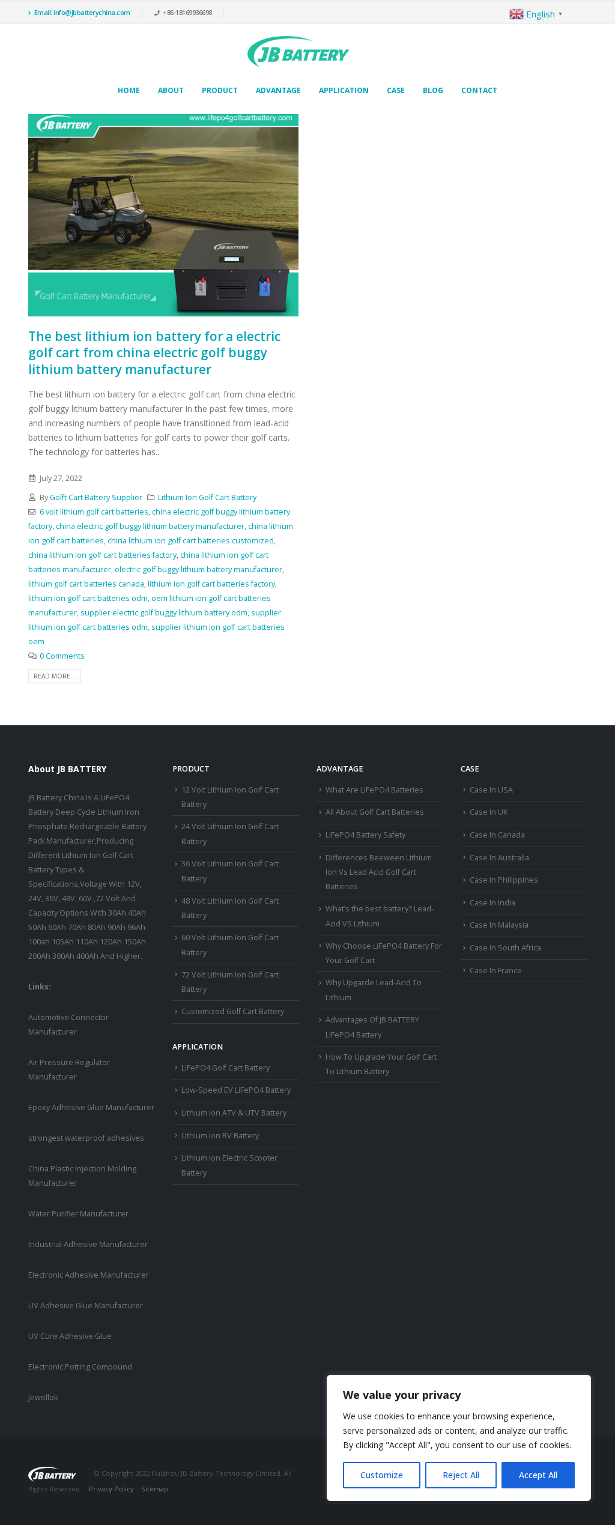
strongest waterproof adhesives (86, 1138)
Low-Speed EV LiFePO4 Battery (236, 1090)
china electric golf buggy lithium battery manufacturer (150, 526)
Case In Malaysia (499, 925)
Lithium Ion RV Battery (220, 1136)
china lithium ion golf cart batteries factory (102, 555)
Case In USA (491, 790)
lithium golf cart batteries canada (86, 584)
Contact (479, 90)
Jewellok (43, 1397)
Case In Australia (499, 858)
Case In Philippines (504, 880)
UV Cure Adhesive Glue (70, 1336)
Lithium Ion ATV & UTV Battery (233, 1113)
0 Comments (62, 656)
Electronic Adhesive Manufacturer (88, 1275)
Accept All (538, 1475)
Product (220, 90)
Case (396, 90)
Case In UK (488, 812)
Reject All (461, 1475)
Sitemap (154, 1488)
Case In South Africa (505, 948)
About (171, 90)
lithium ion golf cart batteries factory (211, 584)
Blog (433, 90)
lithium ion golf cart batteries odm (88, 598)
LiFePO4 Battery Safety (365, 835)
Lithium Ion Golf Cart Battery (207, 497)
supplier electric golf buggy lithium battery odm (163, 613)
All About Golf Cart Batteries (375, 812)
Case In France (496, 970)
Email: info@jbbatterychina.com (82, 12)
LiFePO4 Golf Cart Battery (225, 1068)
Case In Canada (497, 835)
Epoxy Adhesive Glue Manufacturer (91, 1107)
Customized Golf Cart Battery (232, 1011)
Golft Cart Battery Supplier (96, 497)
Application (344, 90)
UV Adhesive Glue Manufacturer (85, 1305)
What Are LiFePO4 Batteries (374, 790)
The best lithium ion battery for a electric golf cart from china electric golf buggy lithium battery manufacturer (154, 353)
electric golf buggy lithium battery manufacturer (198, 569)
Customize (381, 1475)
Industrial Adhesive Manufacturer (88, 1244)
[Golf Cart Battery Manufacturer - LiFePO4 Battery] (298, 51)
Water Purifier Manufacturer (78, 1214)
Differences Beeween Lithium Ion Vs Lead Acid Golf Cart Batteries (379, 872)
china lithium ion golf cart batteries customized (191, 541)
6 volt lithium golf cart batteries (94, 512)
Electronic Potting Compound (80, 1367)
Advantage (278, 90)
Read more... (55, 676)
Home (129, 90)
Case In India (492, 903)
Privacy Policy (111, 1488)
